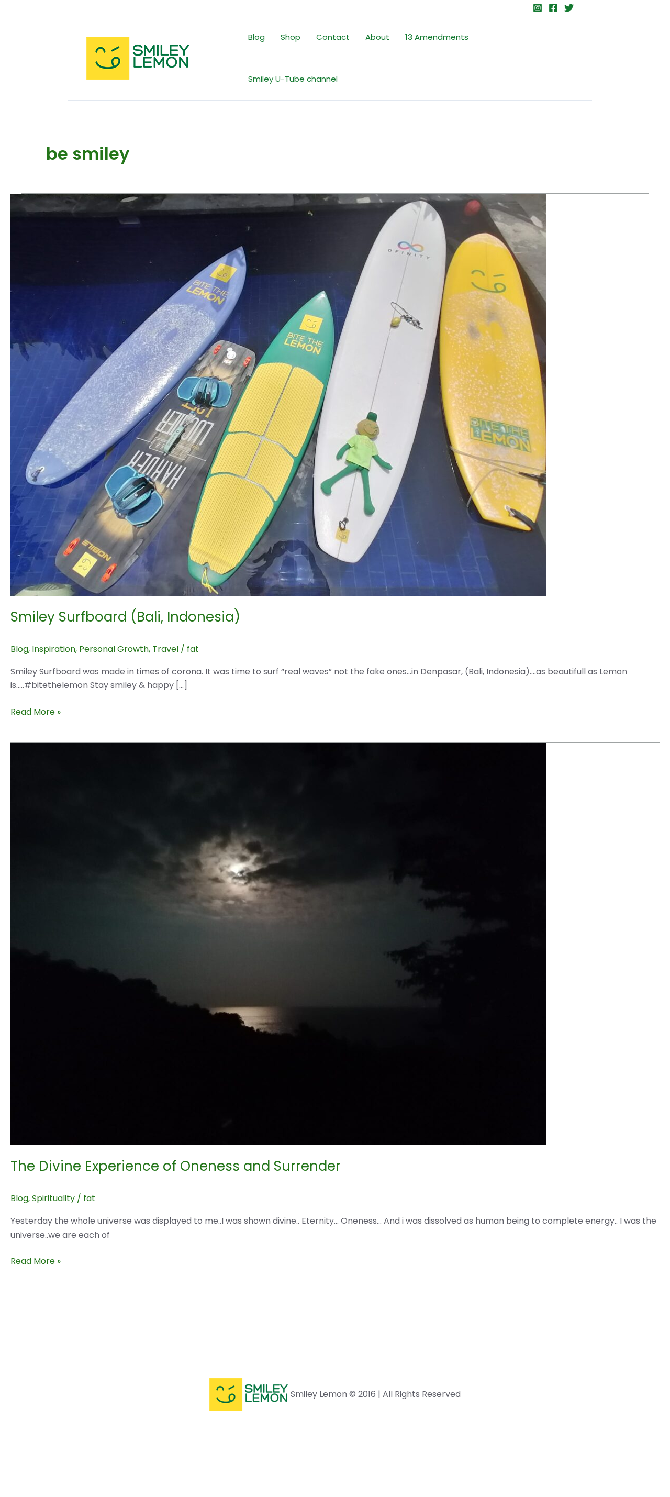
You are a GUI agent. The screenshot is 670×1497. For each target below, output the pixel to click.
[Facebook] (553, 8)
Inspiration (53, 649)
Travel (165, 649)
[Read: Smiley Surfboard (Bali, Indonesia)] (278, 394)
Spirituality (53, 1198)
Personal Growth (114, 649)
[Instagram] (537, 8)
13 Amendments (436, 36)
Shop (290, 36)
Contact (333, 36)
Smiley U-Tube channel (293, 78)
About (377, 36)
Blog (256, 36)
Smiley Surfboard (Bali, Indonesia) (125, 616)
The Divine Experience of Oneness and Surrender (175, 1166)
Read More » (35, 711)
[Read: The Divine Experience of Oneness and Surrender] (278, 943)
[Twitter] (569, 8)
